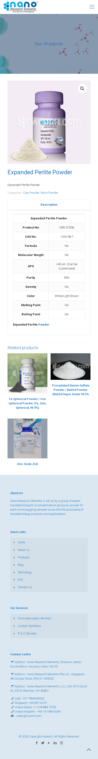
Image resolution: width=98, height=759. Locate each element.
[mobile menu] (92, 7)
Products (23, 557)
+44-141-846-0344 (49, 711)
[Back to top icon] (88, 749)
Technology (25, 572)
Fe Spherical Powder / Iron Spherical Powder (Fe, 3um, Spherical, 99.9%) (27, 403)
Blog (20, 564)
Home (21, 542)
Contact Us (25, 587)
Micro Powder (49, 192)
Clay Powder (31, 192)
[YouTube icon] (49, 743)
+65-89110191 (38, 703)
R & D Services (27, 633)
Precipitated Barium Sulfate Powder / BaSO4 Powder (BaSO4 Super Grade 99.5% (70, 390)
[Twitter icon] (43, 743)
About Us (24, 550)
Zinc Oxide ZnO (27, 464)
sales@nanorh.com (28, 716)
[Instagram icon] (61, 743)
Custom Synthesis (29, 626)
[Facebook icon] (36, 743)
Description (49, 204)
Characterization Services (34, 618)
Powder (43, 324)
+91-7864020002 (33, 698)
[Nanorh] (21, 7)
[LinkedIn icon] (55, 743)
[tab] (49, 205)
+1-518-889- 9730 (44, 707)
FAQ (20, 579)
